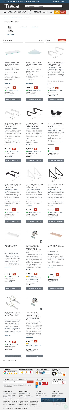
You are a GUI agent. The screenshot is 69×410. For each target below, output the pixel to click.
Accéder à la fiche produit (13, 99)
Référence (7, 92)
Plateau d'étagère (34, 27)
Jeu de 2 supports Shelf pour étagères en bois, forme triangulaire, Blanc (34, 185)
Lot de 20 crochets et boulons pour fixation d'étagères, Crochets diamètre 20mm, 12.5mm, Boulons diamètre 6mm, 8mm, (33, 248)
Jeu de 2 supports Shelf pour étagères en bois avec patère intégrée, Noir (34, 125)
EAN (5, 93)
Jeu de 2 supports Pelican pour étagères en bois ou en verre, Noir (56, 125)
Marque (6, 95)
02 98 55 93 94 (56, 395)
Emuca (53, 95)
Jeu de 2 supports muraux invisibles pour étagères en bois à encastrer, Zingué (12, 314)
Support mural (10, 34)
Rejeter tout (46, 400)
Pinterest (46, 383)
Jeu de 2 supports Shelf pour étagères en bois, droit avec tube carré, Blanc (13, 125)
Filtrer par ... (62, 40)
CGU (40, 395)
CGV (37, 395)
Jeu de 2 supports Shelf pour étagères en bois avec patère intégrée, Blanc (56, 64)
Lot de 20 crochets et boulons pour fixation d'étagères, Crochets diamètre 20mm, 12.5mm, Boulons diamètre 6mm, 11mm (33, 316)
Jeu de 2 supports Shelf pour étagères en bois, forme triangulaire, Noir (56, 185)
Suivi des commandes (8, 396)
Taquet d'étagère (22, 27)
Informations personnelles (9, 395)
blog (37, 383)
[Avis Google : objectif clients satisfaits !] (10, 372)
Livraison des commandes (26, 396)
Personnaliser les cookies (20, 408)
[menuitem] (5, 12)
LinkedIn (37, 386)
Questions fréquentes (24, 395)
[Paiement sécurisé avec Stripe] (43, 372)
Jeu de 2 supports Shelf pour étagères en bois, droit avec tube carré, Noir (13, 185)
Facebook (40, 383)
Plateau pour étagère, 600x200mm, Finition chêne (56, 245)
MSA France (11, 95)
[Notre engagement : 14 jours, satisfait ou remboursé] (59, 382)
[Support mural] (11, 29)
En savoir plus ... (8, 83)
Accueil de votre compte (9, 393)
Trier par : (40, 40)
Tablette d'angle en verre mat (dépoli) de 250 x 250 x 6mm (34, 64)
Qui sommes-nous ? (41, 393)
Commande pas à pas (24, 393)
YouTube (43, 383)
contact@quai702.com (57, 393)
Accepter (59, 400)
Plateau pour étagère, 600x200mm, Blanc (11, 245)
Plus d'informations (8, 408)
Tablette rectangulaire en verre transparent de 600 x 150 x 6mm (12, 64)
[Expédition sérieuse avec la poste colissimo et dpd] (26, 372)
